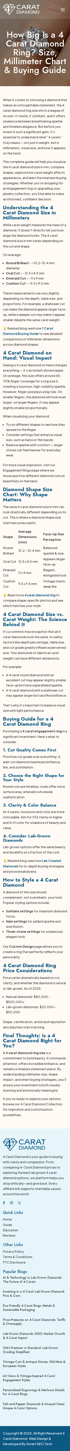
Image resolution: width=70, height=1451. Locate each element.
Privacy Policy (13, 1251)
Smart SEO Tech (39, 1444)
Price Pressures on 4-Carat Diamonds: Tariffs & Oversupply (34, 1322)
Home (7, 1219)
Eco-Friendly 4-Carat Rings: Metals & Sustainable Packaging (29, 1307)
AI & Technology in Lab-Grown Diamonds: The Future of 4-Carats (32, 1279)
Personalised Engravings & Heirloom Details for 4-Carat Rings (34, 1392)
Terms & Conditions (17, 1257)
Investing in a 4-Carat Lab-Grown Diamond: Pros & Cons (34, 1293)
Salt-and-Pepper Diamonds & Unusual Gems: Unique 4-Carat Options (34, 1406)
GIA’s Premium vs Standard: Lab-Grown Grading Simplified (30, 1350)
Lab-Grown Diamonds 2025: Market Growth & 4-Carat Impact (34, 1335)
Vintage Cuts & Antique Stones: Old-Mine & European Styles (34, 1364)
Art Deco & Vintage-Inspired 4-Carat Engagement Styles (29, 1378)
